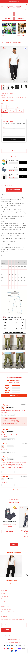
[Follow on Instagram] (6, 635)
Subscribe (6, 630)
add (23, 162)
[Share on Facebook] (5, 185)
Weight (4, 132)
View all (14, 544)
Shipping (3, 601)
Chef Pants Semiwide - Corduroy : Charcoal (10, 525)
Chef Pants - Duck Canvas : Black (13, 175)
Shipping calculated (14, 97)
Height (4, 127)
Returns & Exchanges (7, 604)
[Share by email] (11, 185)
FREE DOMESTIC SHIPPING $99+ (14, 1)
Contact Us (4, 596)
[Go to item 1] (3, 87)
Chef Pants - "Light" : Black (13, 160)
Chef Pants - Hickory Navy (13, 167)
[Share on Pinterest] (9, 185)
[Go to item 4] (17, 87)
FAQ (2, 599)
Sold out (14, 151)
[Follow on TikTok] (9, 635)
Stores (3, 593)
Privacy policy (5, 606)
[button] (5, 100)
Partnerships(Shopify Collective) (10, 612)
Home (3, 42)
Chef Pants (8, 42)
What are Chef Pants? (14, 190)
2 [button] (13, 490)
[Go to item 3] (13, 87)
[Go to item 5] (22, 87)
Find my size (14, 139)
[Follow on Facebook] (2, 635)
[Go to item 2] (8, 87)
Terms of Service (6, 609)
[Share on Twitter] (7, 185)
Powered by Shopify (18, 642)
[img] (4, 405)
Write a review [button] (14, 396)
